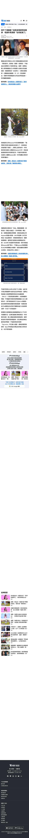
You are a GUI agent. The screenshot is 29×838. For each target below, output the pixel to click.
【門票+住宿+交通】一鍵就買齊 (14, 368)
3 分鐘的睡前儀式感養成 (14, 361)
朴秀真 (19, 352)
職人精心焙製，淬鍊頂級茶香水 (14, 359)
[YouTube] (18, 776)
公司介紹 (3, 805)
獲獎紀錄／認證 (4, 822)
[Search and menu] (26, 20)
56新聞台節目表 (4, 785)
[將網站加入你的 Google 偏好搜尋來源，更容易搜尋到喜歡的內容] (14, 386)
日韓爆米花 (9, 27)
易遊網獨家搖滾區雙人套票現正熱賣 (14, 367)
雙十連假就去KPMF (14, 365)
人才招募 (3, 809)
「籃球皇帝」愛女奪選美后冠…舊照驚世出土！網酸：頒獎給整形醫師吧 (16, 24)
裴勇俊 (3, 352)
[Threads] (13, 776)
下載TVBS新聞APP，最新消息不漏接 (15, 382)
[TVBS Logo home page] (5, 21)
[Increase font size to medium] (21, 20)
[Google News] (21, 776)
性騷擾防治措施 (4, 794)
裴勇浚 (14, 352)
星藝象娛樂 (3, 813)
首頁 (2, 27)
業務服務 (3, 818)
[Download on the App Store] (9, 827)
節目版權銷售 (4, 814)
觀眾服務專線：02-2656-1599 (14, 772)
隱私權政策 (3, 792)
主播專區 (3, 811)
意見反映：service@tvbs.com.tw (14, 771)
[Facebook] (7, 776)
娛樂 (5, 27)
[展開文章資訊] (26, 36)
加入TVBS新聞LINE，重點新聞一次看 (14, 384)
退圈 (24, 352)
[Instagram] (16, 776)
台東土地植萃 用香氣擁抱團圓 (14, 358)
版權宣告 (3, 798)
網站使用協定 (4, 796)
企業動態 (3, 807)
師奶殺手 (9, 352)
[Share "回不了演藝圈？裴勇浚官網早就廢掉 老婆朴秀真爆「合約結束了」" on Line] (23, 20)
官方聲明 (3, 820)
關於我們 (3, 783)
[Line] (10, 776)
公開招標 (3, 816)
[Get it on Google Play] (19, 827)
